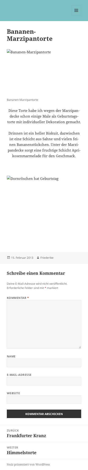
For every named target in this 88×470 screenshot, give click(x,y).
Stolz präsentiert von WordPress (28, 464)
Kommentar (18, 298)
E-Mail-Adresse (19, 375)
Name (11, 356)
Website (13, 393)
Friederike (47, 258)
